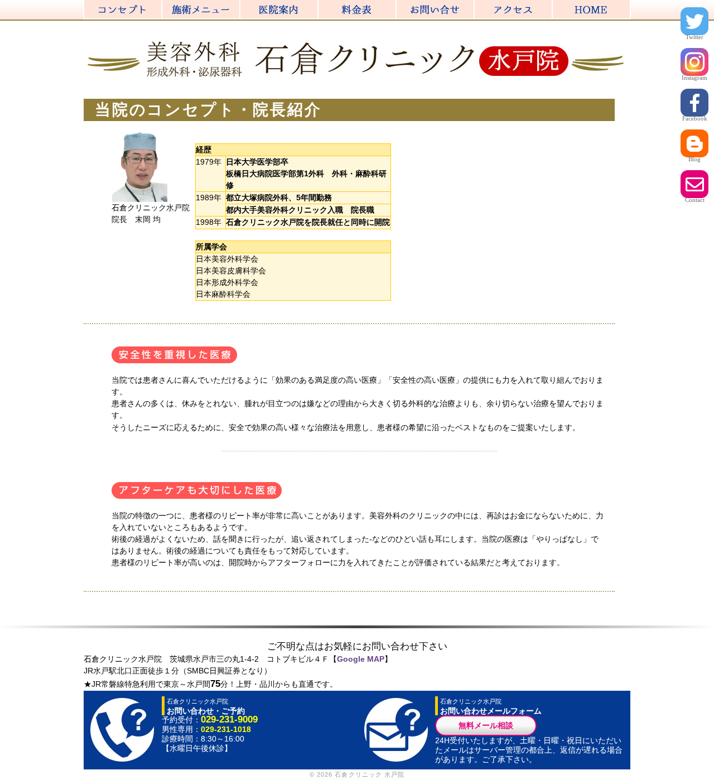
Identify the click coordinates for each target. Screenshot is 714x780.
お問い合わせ (474, 5)
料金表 (396, 5)
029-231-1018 (226, 729)
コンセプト (161, 5)
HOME (630, 5)
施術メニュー (239, 5)
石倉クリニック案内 (318, 5)
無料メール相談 (486, 725)
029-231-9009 (229, 719)
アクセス (552, 5)
